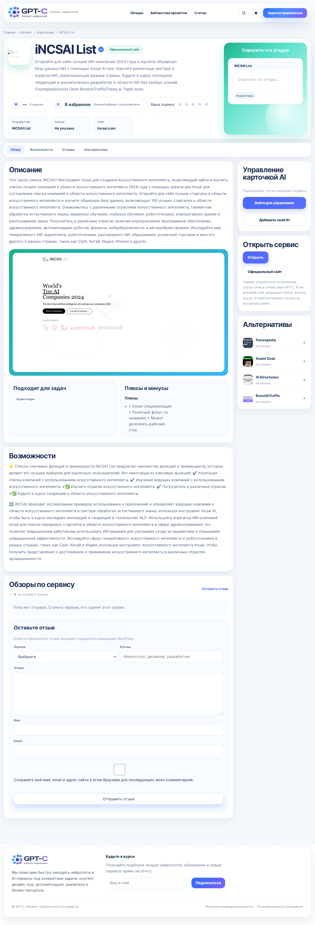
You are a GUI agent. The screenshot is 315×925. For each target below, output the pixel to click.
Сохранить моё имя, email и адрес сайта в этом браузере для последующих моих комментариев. (104, 779)
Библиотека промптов (169, 13)
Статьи (200, 13)
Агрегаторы (45, 32)
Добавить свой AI (274, 220)
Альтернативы (96, 149)
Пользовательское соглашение (280, 906)
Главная (9, 32)
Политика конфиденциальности (229, 906)
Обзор (15, 149)
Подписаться (208, 882)
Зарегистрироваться (285, 13)
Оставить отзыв (215, 589)
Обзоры (136, 13)
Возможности (41, 149)
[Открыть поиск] (244, 13)
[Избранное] (256, 13)
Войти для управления (274, 203)
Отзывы (68, 149)
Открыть (256, 257)
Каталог (26, 32)
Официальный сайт (125, 49)
